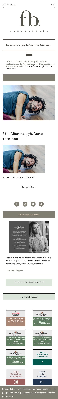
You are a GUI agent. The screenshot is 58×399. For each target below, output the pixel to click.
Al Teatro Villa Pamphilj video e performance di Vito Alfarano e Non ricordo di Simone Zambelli (30, 64)
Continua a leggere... (15, 270)
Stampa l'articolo (29, 187)
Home (9, 61)
